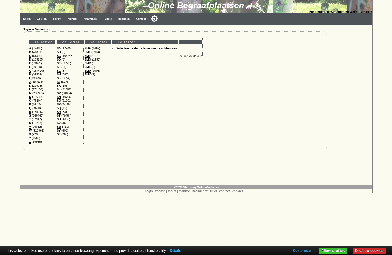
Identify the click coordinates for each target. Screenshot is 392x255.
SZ (59, 134)
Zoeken (42, 18)
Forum (57, 18)
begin (149, 191)
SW (59, 126)
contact (224, 191)
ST (59, 115)
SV (59, 123)
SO (59, 100)
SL (59, 89)
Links (108, 18)
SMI (87, 55)
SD (59, 59)
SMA (88, 48)
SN (59, 96)
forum (172, 191)
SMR (88, 63)
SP (59, 104)
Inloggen (124, 18)
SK (59, 85)
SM (59, 93)
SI (58, 78)
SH (59, 74)
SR (59, 111)
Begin (27, 18)
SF (59, 67)
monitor (184, 191)
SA (59, 48)
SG (59, 70)
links (213, 191)
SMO (88, 59)
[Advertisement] (351, 105)
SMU (88, 70)
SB (59, 52)
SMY (88, 74)
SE (59, 63)
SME (88, 52)
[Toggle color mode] (154, 18)
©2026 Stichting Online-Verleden (196, 187)
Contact (141, 18)
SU (59, 119)
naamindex (200, 191)
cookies (237, 191)
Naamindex (91, 18)
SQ (59, 108)
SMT (88, 67)
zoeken (160, 191)
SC (59, 55)
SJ (58, 81)
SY (59, 130)
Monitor (72, 18)
